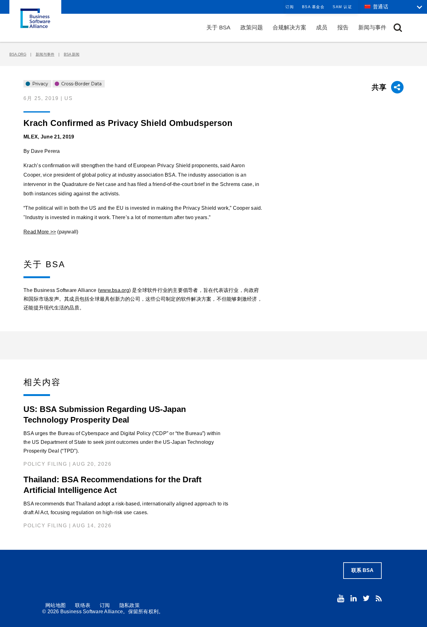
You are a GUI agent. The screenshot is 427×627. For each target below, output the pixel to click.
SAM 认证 (342, 7)
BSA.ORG (17, 54)
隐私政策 (129, 605)
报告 (343, 27)
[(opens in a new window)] (340, 598)
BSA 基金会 (313, 7)
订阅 (289, 7)
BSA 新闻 (71, 54)
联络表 (82, 605)
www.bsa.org (114, 290)
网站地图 (55, 605)
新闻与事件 (372, 27)
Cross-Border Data (81, 84)
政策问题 (251, 27)
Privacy (39, 84)
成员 (321, 27)
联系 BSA (362, 570)
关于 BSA (218, 27)
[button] (398, 27)
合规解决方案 (289, 27)
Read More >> (39, 231)
